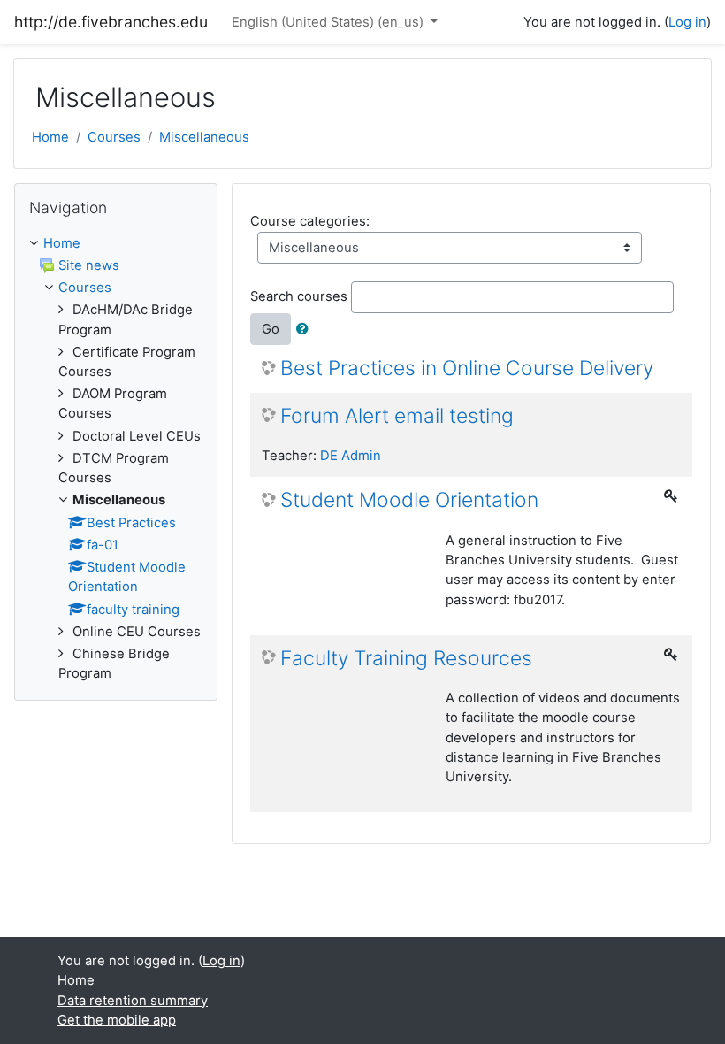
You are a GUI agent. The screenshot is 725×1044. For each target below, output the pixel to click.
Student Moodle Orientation (409, 500)
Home (50, 137)
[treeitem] (115, 243)
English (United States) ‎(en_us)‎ (329, 22)
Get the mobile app (116, 1020)
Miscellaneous (204, 137)
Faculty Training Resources (406, 659)
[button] (305, 329)
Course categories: (310, 221)
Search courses (298, 296)
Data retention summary (132, 1001)
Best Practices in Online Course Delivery (466, 368)
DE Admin (350, 456)
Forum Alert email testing (397, 416)
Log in (687, 22)
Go (270, 329)
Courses (114, 137)
